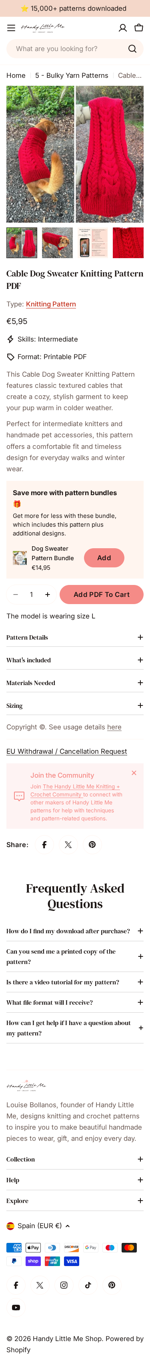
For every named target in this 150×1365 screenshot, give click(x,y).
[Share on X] (68, 844)
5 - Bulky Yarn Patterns (71, 75)
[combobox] (75, 48)
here (114, 727)
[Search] (132, 48)
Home (16, 75)
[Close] (134, 772)
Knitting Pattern (51, 304)
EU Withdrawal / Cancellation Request (66, 751)
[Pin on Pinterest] (92, 844)
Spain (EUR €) (40, 1226)
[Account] (123, 28)
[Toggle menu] (11, 28)
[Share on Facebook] (44, 844)
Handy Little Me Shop (67, 1339)
